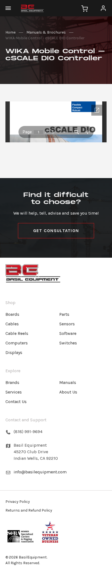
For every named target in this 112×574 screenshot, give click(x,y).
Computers (16, 342)
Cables (12, 323)
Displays (13, 352)
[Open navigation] (10, 8)
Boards (12, 314)
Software (67, 333)
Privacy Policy (17, 501)
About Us (68, 392)
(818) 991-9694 (28, 431)
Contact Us (16, 401)
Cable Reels (16, 333)
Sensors (67, 323)
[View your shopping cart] (84, 8)
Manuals (67, 382)
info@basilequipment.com (40, 471)
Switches (68, 342)
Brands (12, 382)
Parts (64, 314)
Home (10, 32)
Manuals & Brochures (46, 32)
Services (13, 392)
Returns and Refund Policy (28, 510)
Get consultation (56, 230)
